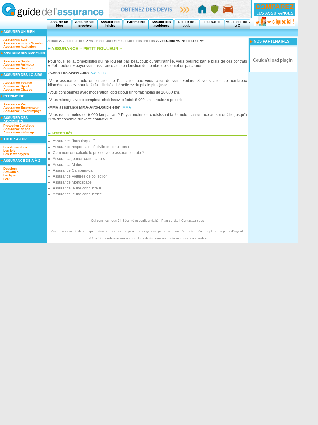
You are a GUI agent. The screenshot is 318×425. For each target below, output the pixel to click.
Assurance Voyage (17, 82)
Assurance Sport (16, 86)
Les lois (9, 150)
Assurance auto (101, 41)
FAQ (6, 178)
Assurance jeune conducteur (77, 188)
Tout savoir (212, 22)
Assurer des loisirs (110, 23)
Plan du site (170, 220)
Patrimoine (136, 22)
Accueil (52, 41)
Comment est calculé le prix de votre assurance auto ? (98, 153)
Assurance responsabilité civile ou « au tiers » (91, 147)
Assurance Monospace (72, 182)
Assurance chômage (19, 132)
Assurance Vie (14, 104)
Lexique (9, 175)
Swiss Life (98, 73)
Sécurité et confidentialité (140, 220)
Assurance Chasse (17, 89)
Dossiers (10, 168)
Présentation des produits (135, 41)
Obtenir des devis (187, 23)
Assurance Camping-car (73, 170)
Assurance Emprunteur (21, 107)
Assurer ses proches (84, 23)
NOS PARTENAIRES (271, 41)
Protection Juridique (18, 125)
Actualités (11, 172)
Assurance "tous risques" (74, 141)
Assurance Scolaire (18, 68)
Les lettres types (16, 154)
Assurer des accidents (161, 23)
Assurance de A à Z (238, 23)
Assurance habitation (19, 46)
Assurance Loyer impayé (22, 111)
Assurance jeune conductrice (77, 194)
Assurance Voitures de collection (80, 176)
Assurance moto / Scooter (23, 43)
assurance (68, 107)
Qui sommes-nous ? (105, 220)
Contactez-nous (192, 220)
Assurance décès (16, 129)
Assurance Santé (16, 61)
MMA (126, 107)
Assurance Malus (67, 164)
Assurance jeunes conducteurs (79, 158)
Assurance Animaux (18, 64)
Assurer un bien (59, 23)
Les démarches (15, 147)
